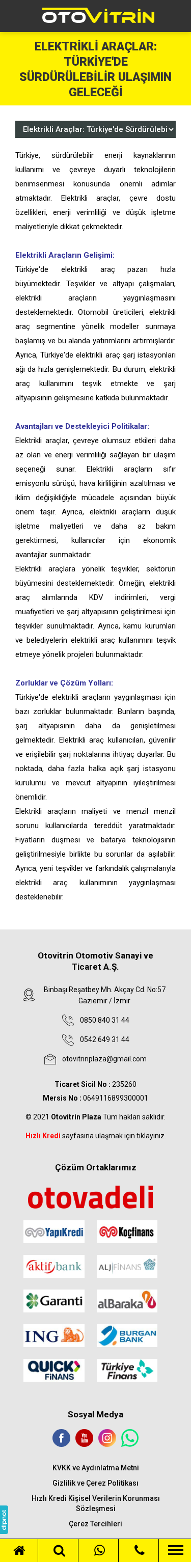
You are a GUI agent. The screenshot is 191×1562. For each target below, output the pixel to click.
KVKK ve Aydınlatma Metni (95, 1468)
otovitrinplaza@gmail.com (104, 1059)
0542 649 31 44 (104, 1039)
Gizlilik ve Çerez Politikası (95, 1483)
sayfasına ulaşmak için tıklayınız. (95, 1136)
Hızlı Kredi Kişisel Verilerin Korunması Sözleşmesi (96, 1503)
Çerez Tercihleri (95, 1524)
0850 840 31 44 (104, 1020)
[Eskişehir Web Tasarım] (4, 1519)
